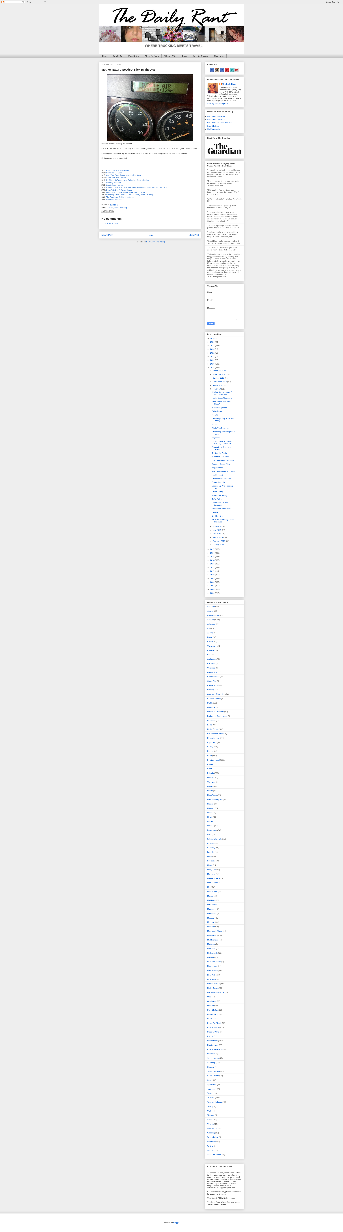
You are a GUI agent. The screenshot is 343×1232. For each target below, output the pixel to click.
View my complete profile (217, 103)
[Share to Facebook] (110, 211)
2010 (212, 575)
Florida (210, 751)
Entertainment (213, 738)
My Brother (212, 935)
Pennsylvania (213, 1014)
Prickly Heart (217, 475)
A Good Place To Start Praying (118, 170)
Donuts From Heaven (114, 185)
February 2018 (219, 541)
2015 (212, 556)
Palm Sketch (212, 1010)
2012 (212, 567)
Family (210, 747)
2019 (212, 364)
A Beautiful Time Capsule (116, 178)
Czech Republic (214, 699)
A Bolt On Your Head (220, 457)
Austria (210, 633)
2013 (212, 564)
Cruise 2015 (212, 685)
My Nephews (212, 940)
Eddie (209, 725)
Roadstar (211, 1054)
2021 (212, 356)
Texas (209, 1093)
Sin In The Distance (220, 428)
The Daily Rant (229, 84)
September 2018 (219, 382)
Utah (209, 1111)
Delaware (211, 707)
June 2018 (217, 526)
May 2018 (216, 530)
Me (208, 887)
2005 (212, 593)
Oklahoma (211, 1001)
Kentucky (211, 848)
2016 (212, 553)
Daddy (210, 703)
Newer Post (107, 235)
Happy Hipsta (217, 468)
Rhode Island (213, 1045)
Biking (209, 637)
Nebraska (211, 948)
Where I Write (170, 56)
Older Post (194, 235)
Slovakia (210, 1067)
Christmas (211, 659)
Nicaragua (211, 979)
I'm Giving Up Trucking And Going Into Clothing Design (127, 180)
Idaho (209, 812)
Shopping (211, 1063)
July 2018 (216, 389)
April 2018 (217, 534)
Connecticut (212, 672)
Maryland (211, 874)
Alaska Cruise (213, 615)
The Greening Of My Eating (223, 471)
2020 (212, 360)
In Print (210, 821)
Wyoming (211, 1150)
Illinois (209, 817)
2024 (212, 345)
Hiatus (210, 791)
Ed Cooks (211, 720)
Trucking (123, 208)
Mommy (210, 922)
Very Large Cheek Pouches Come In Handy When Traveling (129, 195)
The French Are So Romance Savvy (120, 197)
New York (211, 975)
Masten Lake (212, 883)
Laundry (210, 852)
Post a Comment (111, 223)
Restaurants (212, 1041)
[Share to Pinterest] (112, 211)
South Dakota (213, 1076)
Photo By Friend (214, 1023)
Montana (211, 927)
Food (209, 755)
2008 (212, 582)
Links (209, 856)
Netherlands (212, 953)
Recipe (210, 1036)
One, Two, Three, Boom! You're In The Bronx (123, 175)
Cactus (210, 641)
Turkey (210, 1106)
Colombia (211, 663)
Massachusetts (213, 878)
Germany (211, 782)
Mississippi (211, 913)
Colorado (211, 668)
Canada (210, 650)
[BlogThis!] (105, 211)
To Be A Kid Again (219, 453)
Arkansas (211, 624)
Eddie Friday (212, 729)
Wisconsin (211, 1141)
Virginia (210, 1124)
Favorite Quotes (200, 56)
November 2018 (219, 374)
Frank (209, 769)
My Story (211, 944)
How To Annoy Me (215, 799)
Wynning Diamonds (113, 183)
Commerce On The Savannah (220, 504)
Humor (210, 804)
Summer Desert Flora (221, 464)
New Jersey (212, 966)
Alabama (211, 606)
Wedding (211, 1133)
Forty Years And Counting (223, 460)
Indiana (210, 826)
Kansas (210, 843)
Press (184, 56)
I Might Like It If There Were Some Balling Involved (126, 192)
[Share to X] (107, 211)
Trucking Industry (214, 1102)
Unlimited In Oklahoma (221, 479)
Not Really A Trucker (215, 992)
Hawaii (210, 786)
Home (104, 56)
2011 (212, 571)
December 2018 (219, 371)
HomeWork (212, 795)
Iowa (209, 834)
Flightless (216, 437)
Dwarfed (215, 512)
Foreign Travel (213, 760)
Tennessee (212, 1089)
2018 (212, 367)
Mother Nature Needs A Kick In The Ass (222, 393)
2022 (212, 353)
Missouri (210, 918)
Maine (209, 865)
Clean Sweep (217, 492)
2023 (212, 349)
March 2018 (217, 537)
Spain (209, 1080)
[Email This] (102, 211)
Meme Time (212, 891)
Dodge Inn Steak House (217, 716)
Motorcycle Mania (214, 931)
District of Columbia (215, 712)
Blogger (176, 1223)
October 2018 (218, 378)
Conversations (213, 677)
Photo (116, 208)
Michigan (211, 900)
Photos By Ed (213, 1027)
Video (209, 1119)
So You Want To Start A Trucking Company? (221, 442)
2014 (212, 560)
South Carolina (213, 1071)
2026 (212, 338)
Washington (212, 1128)
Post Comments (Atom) (155, 242)
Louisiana (211, 861)
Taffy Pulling (217, 499)
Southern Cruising (219, 495)
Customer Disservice (216, 694)
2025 (212, 342)
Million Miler (212, 905)
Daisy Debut (217, 411)
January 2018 (218, 545)
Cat (208, 655)
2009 (212, 578)
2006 (212, 589)
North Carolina (213, 983)
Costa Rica (212, 681)
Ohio (209, 997)
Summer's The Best (114, 173)
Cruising (210, 690)
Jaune (214, 424)
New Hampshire (214, 962)
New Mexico (212, 970)
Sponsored (212, 1084)
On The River (217, 516)
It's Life (215, 415)
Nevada (210, 957)
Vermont (210, 1115)
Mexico (210, 896)
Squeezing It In (218, 482)
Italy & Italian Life (214, 839)
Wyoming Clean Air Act (115, 200)
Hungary (211, 808)
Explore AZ (212, 742)
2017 (212, 549)
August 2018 (218, 385)
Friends (210, 773)
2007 (212, 586)
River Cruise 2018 (215, 1049)
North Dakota (213, 988)
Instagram (211, 830)
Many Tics (211, 870)
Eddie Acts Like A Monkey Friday (119, 190)
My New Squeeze (219, 408)
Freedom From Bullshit (221, 508)
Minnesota (211, 909)
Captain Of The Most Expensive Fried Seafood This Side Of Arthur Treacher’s (136, 187)
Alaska (210, 611)
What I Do (117, 56)
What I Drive (133, 56)
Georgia (210, 777)
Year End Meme (214, 1155)
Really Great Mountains (222, 398)
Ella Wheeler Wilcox (215, 734)
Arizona (110, 208)
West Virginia (212, 1137)
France (210, 764)
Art (208, 628)
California (211, 646)
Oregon (210, 1005)
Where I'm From (152, 56)
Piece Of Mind (213, 1032)
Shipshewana (213, 1058)
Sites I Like (219, 56)
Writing (210, 1146)
